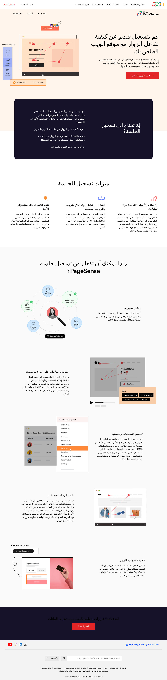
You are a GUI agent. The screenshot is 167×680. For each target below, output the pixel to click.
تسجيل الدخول (9, 5)
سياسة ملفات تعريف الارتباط (100, 671)
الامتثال (105, 668)
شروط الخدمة (57, 668)
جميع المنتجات (83, 4)
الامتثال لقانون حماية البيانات (82, 671)
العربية (22, 5)
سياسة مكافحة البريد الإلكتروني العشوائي (75, 668)
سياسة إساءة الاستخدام (65, 671)
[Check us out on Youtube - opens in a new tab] (10, 644)
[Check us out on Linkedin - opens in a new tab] (21, 644)
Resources (17, 13)
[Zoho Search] (32, 5)
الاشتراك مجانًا (83, 626)
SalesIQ (116, 4)
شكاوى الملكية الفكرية (95, 668)
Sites (125, 4)
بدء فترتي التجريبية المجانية (142, 75)
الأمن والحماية (114, 668)
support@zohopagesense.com (144, 644)
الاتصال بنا (123, 668)
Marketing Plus (137, 4)
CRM (108, 4)
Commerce (97, 4)
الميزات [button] (43, 13)
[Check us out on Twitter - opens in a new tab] (25, 644)
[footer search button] (64, 658)
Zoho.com (158, 5)
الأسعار (30, 13)
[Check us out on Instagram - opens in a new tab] (15, 644)
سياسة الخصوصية (46, 668)
